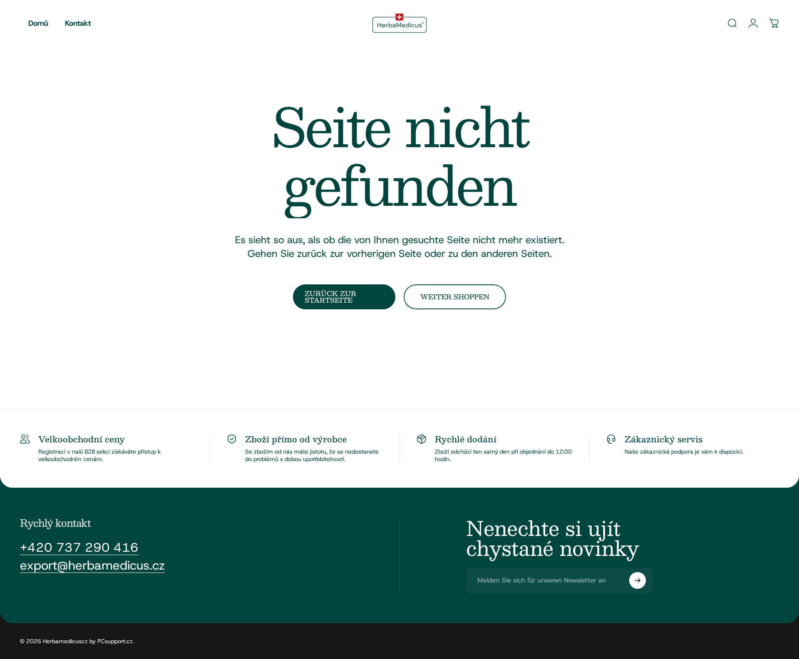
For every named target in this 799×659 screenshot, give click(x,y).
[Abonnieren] (637, 580)
